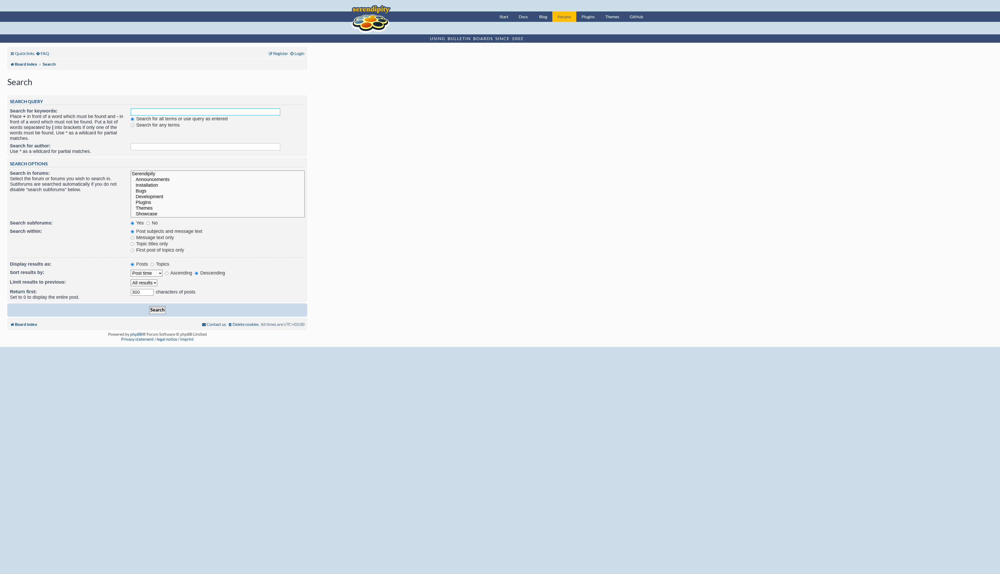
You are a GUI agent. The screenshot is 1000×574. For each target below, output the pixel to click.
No (154, 223)
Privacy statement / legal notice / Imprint (157, 338)
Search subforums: (31, 223)
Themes (612, 16)
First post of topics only (159, 250)
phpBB (136, 334)
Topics (162, 264)
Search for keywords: (34, 111)
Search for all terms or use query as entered (181, 118)
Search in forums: (30, 173)
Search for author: (30, 145)
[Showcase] (217, 214)
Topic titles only (151, 243)
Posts (141, 264)
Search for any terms (157, 125)
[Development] (217, 197)
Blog (543, 16)
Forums (564, 16)
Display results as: (30, 264)
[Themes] (217, 208)
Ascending (180, 273)
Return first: (23, 291)
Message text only (154, 237)
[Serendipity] (217, 174)
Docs (523, 16)
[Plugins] (217, 202)
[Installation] (217, 185)
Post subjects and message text (168, 231)
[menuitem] (42, 53)
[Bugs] (217, 191)
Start (503, 16)
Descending (212, 273)
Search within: (26, 231)
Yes (139, 223)
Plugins (588, 16)
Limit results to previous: (38, 282)
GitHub (636, 16)
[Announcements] (217, 180)
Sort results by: (27, 272)
